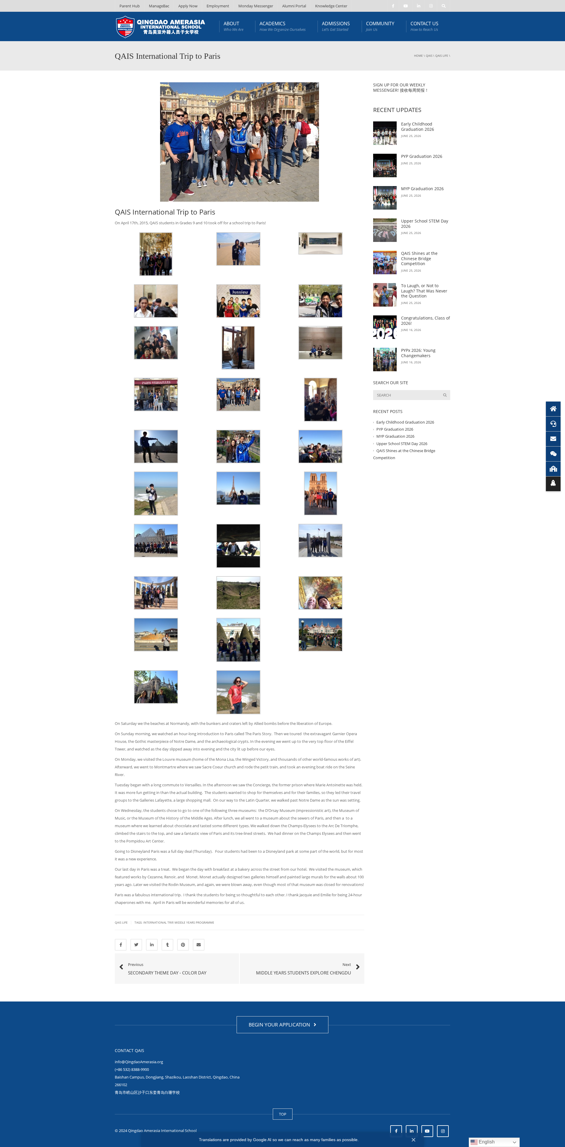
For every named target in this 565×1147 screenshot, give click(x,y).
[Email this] (199, 945)
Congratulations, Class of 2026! (425, 320)
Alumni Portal (294, 6)
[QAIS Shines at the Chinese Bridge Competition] (385, 262)
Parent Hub (129, 6)
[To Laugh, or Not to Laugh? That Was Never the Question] (385, 295)
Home (418, 55)
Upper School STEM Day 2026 (424, 223)
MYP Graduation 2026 (422, 188)
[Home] (553, 409)
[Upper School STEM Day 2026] (385, 230)
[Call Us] (553, 424)
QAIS (429, 55)
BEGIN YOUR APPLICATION (281, 1024)
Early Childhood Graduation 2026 (417, 126)
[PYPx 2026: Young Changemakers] (385, 359)
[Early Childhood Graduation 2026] (385, 133)
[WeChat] (553, 454)
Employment (218, 6)
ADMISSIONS (336, 26)
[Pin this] (183, 945)
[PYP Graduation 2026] (385, 165)
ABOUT (233, 26)
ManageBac (159, 6)
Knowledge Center (331, 6)
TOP (282, 1114)
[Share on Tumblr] (167, 945)
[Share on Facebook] (121, 945)
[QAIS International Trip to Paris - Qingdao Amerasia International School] (160, 26)
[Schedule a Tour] (553, 469)
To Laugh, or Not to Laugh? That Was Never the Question (424, 291)
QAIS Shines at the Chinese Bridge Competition (419, 258)
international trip (158, 922)
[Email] (553, 439)
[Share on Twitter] (136, 945)
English (486, 1141)
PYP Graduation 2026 (421, 156)
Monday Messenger (255, 6)
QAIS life (441, 55)
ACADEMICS (283, 26)
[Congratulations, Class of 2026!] (385, 327)
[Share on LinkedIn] (152, 945)
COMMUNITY (380, 26)
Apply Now (187, 6)
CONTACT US (424, 26)
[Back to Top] (553, 483)
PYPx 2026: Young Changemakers (418, 352)
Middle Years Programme (194, 922)
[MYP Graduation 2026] (385, 198)
